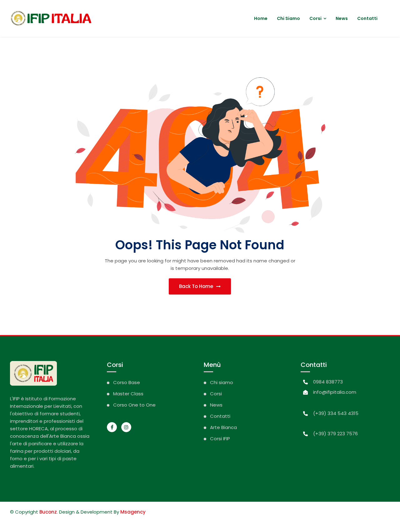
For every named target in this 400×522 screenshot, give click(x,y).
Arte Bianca (223, 427)
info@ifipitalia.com (334, 392)
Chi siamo (288, 18)
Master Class (128, 393)
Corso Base (126, 382)
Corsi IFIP (220, 438)
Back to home (196, 286)
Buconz (48, 512)
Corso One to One (134, 405)
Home (261, 18)
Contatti (367, 18)
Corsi (315, 18)
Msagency (133, 512)
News (342, 18)
